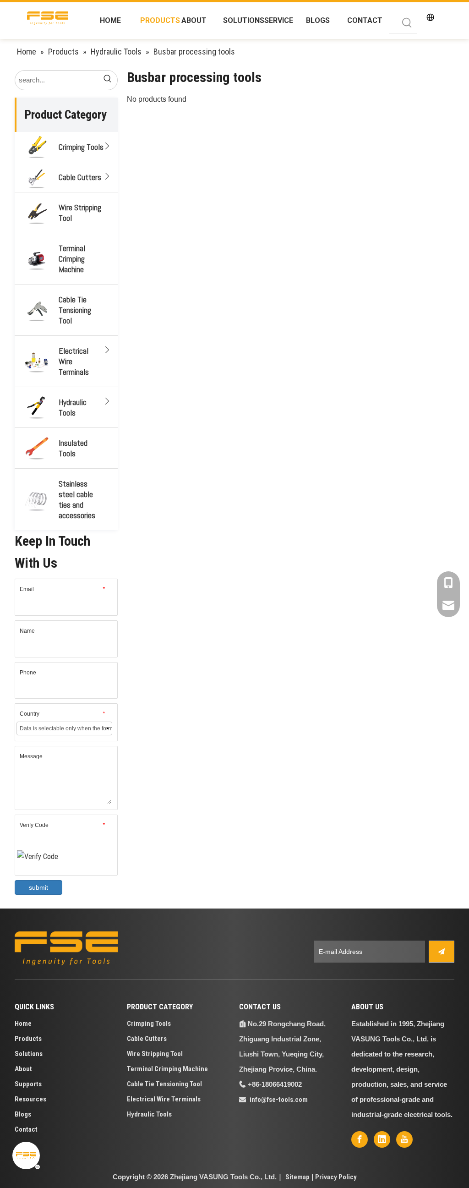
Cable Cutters (80, 177)
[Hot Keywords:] (407, 23)
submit (38, 887)
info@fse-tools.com (279, 1099)
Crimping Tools (81, 147)
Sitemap (297, 1177)
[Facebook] (359, 1139)
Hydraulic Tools (73, 407)
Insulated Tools (73, 448)
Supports (28, 1084)
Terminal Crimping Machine (72, 258)
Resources (30, 1099)
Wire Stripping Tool (80, 212)
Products (28, 1039)
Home (23, 1023)
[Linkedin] (382, 1139)
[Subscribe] (441, 952)
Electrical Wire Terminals (74, 361)
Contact (26, 1129)
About (23, 1069)
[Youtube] (404, 1139)
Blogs (23, 1114)
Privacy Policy (336, 1177)
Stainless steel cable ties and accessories (77, 499)
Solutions (29, 1054)
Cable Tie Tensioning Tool (75, 310)
